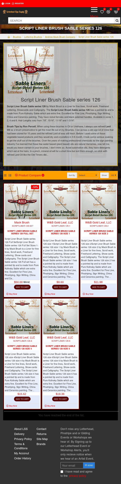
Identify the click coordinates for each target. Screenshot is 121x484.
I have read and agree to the (76, 473)
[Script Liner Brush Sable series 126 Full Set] (22, 201)
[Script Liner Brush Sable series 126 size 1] (60, 201)
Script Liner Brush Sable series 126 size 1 (60, 232)
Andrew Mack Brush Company (60, 36)
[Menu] (94, 11)
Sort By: (72, 175)
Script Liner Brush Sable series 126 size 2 (99, 232)
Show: (104, 175)
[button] (22, 287)
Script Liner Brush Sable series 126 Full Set (22, 232)
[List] (10, 175)
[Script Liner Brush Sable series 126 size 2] (98, 201)
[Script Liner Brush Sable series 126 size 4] (22, 316)
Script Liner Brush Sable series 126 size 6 (60, 347)
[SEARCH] (117, 20)
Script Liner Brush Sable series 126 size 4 (22, 347)
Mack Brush (21, 222)
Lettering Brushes (33, 36)
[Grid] (5, 175)
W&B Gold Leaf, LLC (60, 222)
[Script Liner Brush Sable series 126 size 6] (60, 316)
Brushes (17, 36)
